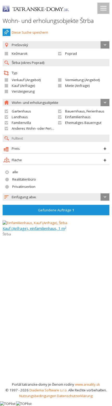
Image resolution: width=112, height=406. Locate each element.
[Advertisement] (56, 323)
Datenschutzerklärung (75, 395)
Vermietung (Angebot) (82, 79)
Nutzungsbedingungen (37, 395)
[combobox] (56, 197)
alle (15, 172)
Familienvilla (21, 122)
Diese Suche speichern (30, 32)
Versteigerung (23, 91)
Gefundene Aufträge (56, 210)
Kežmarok (20, 53)
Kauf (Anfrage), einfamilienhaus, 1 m (34, 228)
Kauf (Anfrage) (23, 85)
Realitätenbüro (24, 179)
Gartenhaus (21, 111)
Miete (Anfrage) (77, 85)
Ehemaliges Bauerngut (83, 122)
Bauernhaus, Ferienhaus (84, 111)
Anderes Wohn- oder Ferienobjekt (38, 128)
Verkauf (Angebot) (26, 79)
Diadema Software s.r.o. (48, 390)
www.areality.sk (87, 384)
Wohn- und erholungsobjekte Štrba (48, 21)
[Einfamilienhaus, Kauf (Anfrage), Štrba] (35, 222)
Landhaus (20, 117)
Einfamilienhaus (78, 117)
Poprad (71, 53)
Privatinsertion (23, 186)
